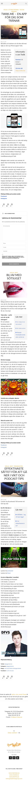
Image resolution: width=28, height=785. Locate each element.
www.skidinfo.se (14, 776)
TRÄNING (14, 11)
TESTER (21, 9)
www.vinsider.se (14, 775)
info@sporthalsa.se (16, 717)
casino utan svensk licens (18, 694)
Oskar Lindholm (12, 732)
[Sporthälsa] (14, 3)
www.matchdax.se (14, 773)
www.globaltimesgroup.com (14, 778)
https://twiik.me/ (20, 70)
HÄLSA (6, 9)
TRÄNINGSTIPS (18, 466)
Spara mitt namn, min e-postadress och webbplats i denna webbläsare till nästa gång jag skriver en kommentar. (13, 257)
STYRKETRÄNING (13, 9)
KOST (16, 272)
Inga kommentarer (10, 213)
